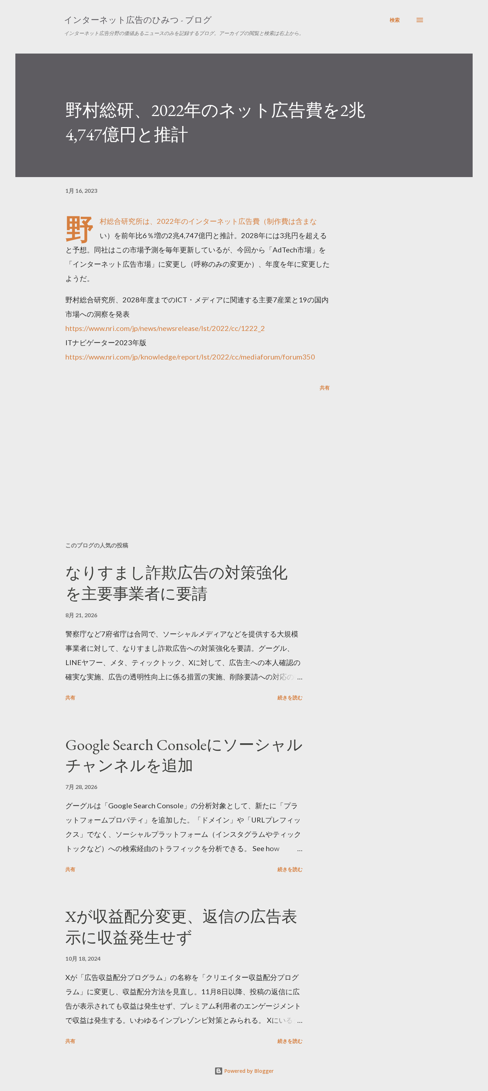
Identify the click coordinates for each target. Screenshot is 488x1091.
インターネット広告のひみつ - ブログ (138, 19)
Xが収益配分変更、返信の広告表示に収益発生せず (181, 926)
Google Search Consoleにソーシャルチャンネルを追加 (184, 755)
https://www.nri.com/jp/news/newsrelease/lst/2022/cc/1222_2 (165, 328)
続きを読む (290, 697)
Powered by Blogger (248, 1070)
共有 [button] (325, 387)
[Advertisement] (186, 453)
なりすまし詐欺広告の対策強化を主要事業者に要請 (176, 583)
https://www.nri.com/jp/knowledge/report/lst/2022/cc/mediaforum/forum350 (190, 356)
